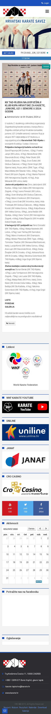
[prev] (40, 529)
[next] (46, 529)
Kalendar (33, 707)
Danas (31, 528)
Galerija (25, 711)
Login (46, 3)
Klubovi (15, 707)
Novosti (11, 323)
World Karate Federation (25, 385)
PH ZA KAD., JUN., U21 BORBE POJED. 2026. (30, 53)
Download (42, 707)
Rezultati (23, 707)
